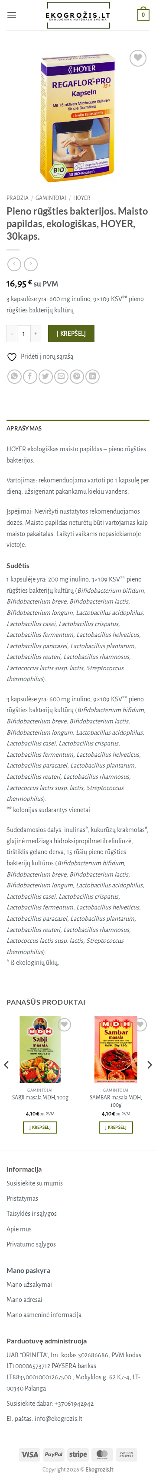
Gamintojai (51, 198)
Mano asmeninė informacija (43, 1314)
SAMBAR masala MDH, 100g (116, 1101)
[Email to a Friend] (61, 376)
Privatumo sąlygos (31, 1244)
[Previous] (7, 1082)
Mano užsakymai (29, 1284)
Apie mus (19, 1229)
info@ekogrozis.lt (58, 1418)
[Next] (149, 1082)
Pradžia (17, 198)
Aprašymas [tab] (24, 428)
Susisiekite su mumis (34, 1183)
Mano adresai (24, 1299)
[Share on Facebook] (30, 376)
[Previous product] (30, 264)
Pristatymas (22, 1198)
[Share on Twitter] (46, 376)
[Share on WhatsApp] (14, 376)
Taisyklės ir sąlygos (31, 1213)
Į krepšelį (71, 334)
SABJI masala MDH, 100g (40, 1098)
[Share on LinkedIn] (92, 376)
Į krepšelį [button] (40, 1127)
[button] (11, 15)
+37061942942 (74, 1403)
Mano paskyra (28, 1270)
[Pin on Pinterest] (77, 376)
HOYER (82, 198)
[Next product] (14, 264)
